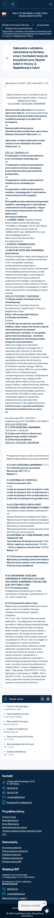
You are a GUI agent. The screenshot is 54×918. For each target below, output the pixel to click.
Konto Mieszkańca (10, 824)
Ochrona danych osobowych (15, 851)
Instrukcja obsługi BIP (11, 861)
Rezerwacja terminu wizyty (14, 827)
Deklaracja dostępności (12, 858)
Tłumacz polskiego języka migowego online (22, 831)
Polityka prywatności (11, 854)
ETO (4, 834)
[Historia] (42, 699)
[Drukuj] (48, 699)
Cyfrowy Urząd (9, 817)
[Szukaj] (5, 4)
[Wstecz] (7, 58)
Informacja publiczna (11, 847)
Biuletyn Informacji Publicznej (15, 25)
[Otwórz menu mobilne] (51, 4)
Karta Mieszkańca (10, 820)
